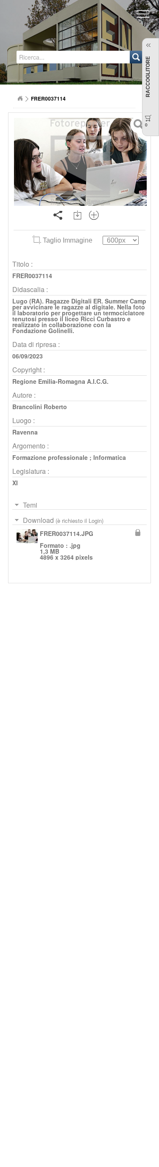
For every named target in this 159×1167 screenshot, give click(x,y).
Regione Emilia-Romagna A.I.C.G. (60, 381)
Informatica (109, 457)
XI (15, 482)
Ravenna (25, 432)
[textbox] (51, 57)
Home (20, 98)
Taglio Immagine (67, 240)
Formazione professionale (50, 457)
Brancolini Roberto (39, 406)
